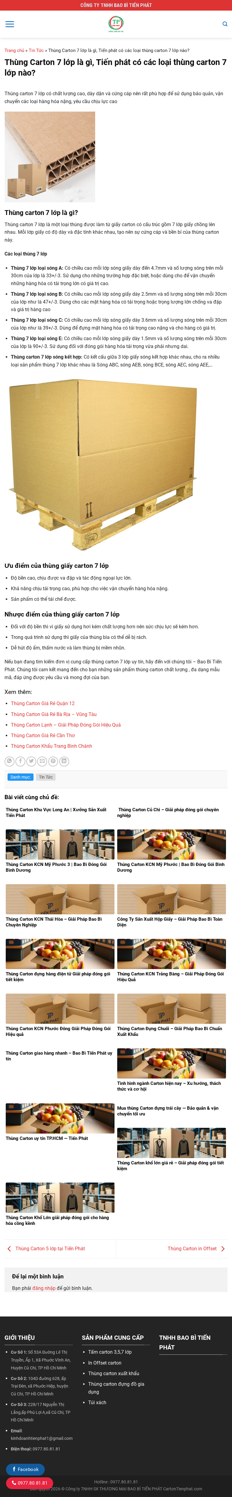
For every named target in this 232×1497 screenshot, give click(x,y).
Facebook (27, 1469)
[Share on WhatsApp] (9, 761)
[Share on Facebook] (20, 761)
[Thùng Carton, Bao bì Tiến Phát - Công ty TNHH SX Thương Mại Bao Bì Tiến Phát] (116, 24)
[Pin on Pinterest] (53, 761)
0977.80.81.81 (31, 1483)
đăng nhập (44, 1288)
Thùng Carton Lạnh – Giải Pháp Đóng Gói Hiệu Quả (66, 725)
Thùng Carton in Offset (193, 1248)
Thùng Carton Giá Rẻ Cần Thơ (43, 735)
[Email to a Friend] (42, 761)
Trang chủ (14, 50)
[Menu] (10, 24)
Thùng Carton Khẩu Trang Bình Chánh (51, 746)
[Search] (225, 24)
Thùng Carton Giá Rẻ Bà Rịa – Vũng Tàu (54, 714)
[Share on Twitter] (31, 761)
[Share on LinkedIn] (64, 761)
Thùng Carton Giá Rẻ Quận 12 (43, 703)
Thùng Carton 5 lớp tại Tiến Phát (49, 1248)
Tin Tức (36, 50)
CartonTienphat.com (182, 1489)
